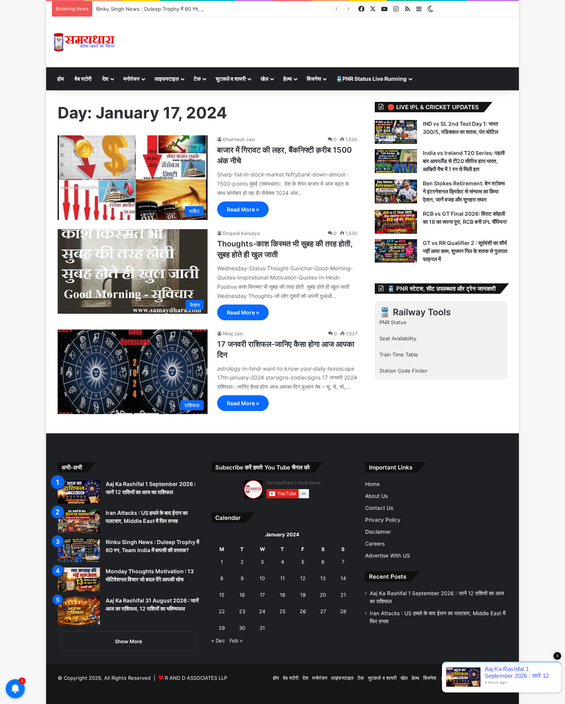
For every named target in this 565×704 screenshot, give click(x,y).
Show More (128, 641)
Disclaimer (378, 532)
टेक (197, 78)
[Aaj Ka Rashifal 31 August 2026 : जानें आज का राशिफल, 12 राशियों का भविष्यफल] (79, 611)
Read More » (243, 209)
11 (282, 578)
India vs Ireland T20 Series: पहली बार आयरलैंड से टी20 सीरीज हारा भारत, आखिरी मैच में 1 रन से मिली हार (464, 161)
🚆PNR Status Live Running (371, 78)
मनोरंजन (131, 78)
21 (343, 595)
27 (323, 611)
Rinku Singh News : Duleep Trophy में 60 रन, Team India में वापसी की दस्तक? (180, 9)
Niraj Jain (233, 333)
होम (60, 78)
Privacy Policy (382, 520)
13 (323, 578)
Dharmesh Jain (239, 139)
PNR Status (392, 322)
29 (222, 628)
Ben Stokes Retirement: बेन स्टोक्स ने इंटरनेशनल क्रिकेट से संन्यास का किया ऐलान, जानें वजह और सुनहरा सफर (464, 191)
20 (323, 595)
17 (262, 595)
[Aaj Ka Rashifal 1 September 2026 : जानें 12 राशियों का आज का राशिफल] (79, 492)
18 (282, 595)
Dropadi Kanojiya (241, 233)
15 (221, 595)
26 (303, 611)
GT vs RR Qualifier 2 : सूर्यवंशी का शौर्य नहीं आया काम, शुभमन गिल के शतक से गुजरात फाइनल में (465, 251)
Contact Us (379, 508)
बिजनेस (314, 78)
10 (262, 578)
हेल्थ (287, 78)
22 (222, 611)
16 (242, 595)
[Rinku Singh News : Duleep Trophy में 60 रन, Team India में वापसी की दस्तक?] (79, 550)
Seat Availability (397, 338)
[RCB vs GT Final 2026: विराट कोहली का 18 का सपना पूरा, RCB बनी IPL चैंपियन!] (396, 222)
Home (372, 484)
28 (343, 611)
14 (343, 578)
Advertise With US (387, 556)
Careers (375, 544)
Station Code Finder (403, 371)
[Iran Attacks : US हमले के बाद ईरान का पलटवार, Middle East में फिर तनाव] (79, 521)
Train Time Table (398, 354)
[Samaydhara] (84, 42)
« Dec (218, 640)
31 (262, 628)
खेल (264, 78)
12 (303, 578)
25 (282, 611)
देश (105, 78)
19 (303, 595)
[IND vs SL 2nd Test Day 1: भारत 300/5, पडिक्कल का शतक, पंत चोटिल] (396, 132)
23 (242, 611)
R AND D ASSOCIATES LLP (196, 678)
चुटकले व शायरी (231, 78)
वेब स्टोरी (83, 78)
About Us (376, 496)
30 (242, 628)
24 (262, 611)
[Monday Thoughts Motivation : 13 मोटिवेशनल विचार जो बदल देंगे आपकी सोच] (79, 579)
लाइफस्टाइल (167, 78)
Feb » (236, 640)
